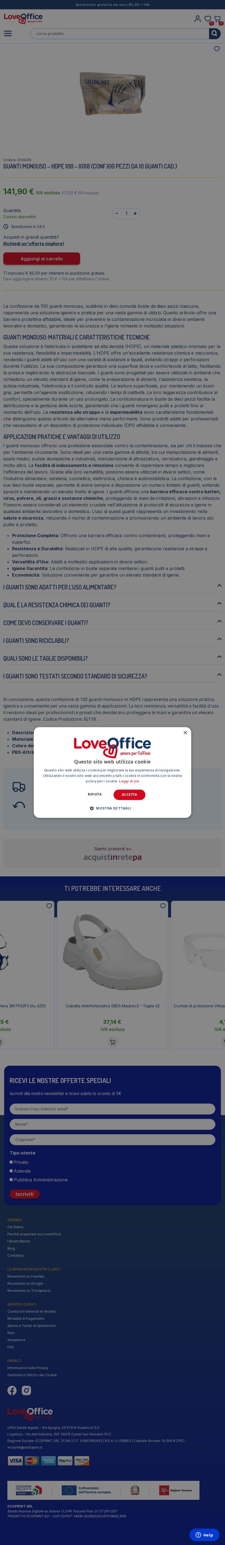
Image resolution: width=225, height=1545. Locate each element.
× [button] (185, 733)
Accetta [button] (129, 794)
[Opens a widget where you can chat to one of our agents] (204, 1535)
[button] (112, 808)
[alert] (112, 772)
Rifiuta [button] (95, 794)
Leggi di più (129, 781)
